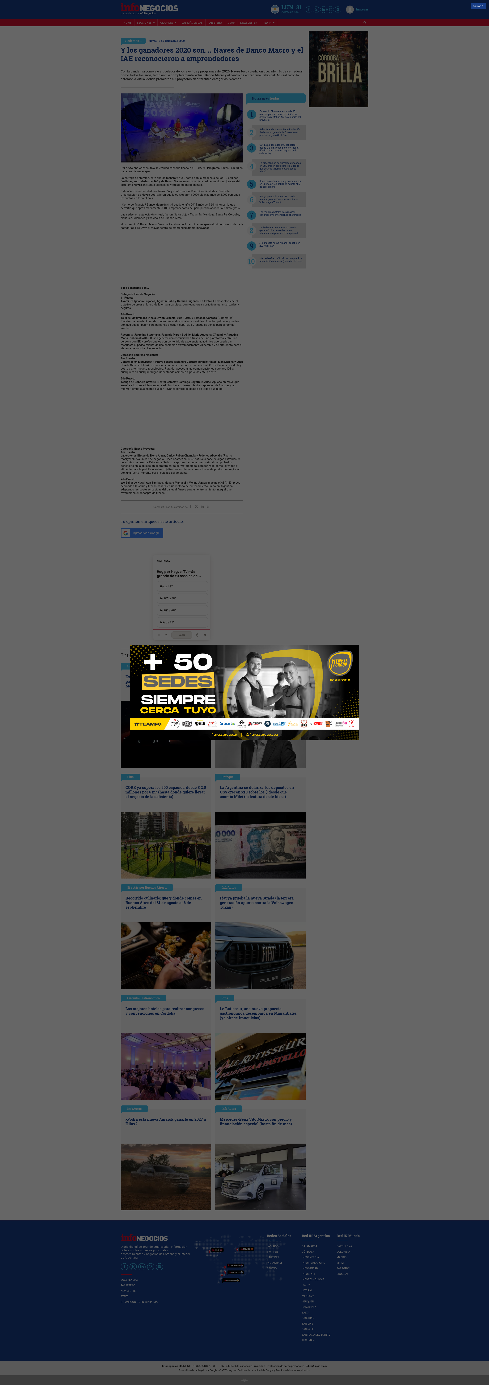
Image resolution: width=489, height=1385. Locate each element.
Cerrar (477, 6)
